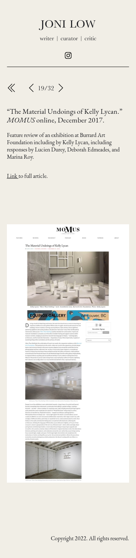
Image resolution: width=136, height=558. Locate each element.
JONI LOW (68, 23)
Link (12, 176)
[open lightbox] (68, 353)
